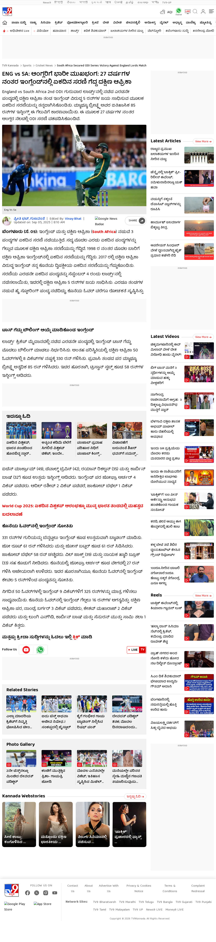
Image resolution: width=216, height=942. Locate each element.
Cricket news (44, 65)
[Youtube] (26, 650)
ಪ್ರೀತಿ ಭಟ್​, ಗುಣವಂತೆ (29, 219)
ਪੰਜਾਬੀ (118, 2)
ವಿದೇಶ (117, 22)
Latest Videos (165, 337)
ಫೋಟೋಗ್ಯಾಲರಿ (77, 22)
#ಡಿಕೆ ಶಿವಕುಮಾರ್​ (95, 31)
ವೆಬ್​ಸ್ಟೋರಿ (154, 31)
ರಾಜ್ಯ (33, 22)
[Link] (21, 430)
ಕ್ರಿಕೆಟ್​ (59, 22)
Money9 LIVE (174, 910)
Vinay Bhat (73, 219)
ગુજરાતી (96, 2)
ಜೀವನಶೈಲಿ (133, 22)
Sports (26, 65)
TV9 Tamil (99, 910)
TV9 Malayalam (119, 910)
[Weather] (162, 11)
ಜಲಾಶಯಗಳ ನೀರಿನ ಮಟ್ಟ (127, 31)
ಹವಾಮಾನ (59, 31)
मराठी (83, 2)
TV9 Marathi (127, 902)
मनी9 (155, 2)
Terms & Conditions (170, 888)
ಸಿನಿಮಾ (45, 22)
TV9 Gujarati (184, 902)
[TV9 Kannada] (7, 11)
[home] (4, 22)
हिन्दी (58, 2)
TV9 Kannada (10, 65)
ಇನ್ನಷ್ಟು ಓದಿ (134, 796)
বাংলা (108, 2)
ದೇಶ (106, 22)
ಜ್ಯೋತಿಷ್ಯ (205, 22)
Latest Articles (166, 141)
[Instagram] (45, 892)
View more (201, 141)
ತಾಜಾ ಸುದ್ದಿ (18, 22)
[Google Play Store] (17, 907)
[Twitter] (36, 892)
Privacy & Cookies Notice (138, 888)
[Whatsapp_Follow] (40, 650)
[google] (109, 220)
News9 (47, 2)
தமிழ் (130, 2)
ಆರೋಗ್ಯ (149, 22)
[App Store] (46, 907)
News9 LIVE (154, 910)
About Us (89, 888)
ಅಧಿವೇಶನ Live (19, 31)
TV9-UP (166, 2)
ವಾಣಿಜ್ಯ (191, 22)
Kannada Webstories (23, 796)
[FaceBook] (27, 892)
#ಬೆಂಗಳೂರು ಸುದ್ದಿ (177, 31)
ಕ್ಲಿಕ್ (76, 637)
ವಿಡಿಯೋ (42, 31)
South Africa (104, 232)
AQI (170, 12)
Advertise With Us (109, 888)
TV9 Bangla (165, 902)
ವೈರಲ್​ (164, 22)
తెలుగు (71, 2)
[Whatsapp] (177, 11)
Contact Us (72, 888)
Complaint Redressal (198, 888)
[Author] (7, 221)
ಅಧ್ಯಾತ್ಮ (177, 22)
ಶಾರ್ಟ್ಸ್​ (75, 31)
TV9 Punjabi (203, 902)
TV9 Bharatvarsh (104, 902)
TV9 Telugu (146, 902)
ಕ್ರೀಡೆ (95, 22)
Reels (156, 595)
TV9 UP (138, 910)
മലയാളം (142, 2)
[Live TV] (186, 12)
